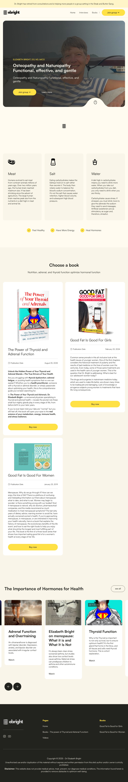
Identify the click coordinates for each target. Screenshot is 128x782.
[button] (113, 12)
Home (72, 12)
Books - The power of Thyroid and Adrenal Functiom (65, 732)
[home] (11, 12)
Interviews (83, 12)
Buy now (33, 427)
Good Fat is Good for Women (112, 732)
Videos (45, 737)
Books (94, 12)
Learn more (47, 92)
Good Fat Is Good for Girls (111, 726)
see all (118, 588)
